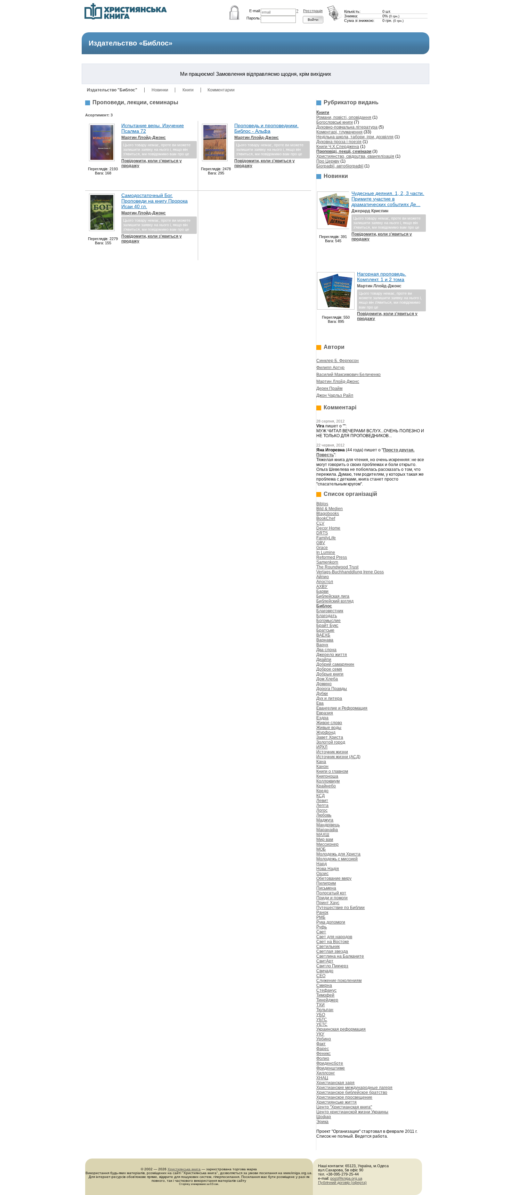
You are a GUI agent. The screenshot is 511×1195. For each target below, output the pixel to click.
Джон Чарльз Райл (334, 395)
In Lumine (325, 552)
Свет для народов (334, 936)
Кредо (322, 790)
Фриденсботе (329, 1063)
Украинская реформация (341, 1029)
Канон (322, 766)
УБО (320, 1014)
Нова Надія (327, 868)
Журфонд (325, 732)
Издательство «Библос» (130, 43)
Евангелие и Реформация (341, 708)
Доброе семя (329, 669)
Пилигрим (326, 883)
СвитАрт (324, 961)
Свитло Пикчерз (332, 966)
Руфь (321, 927)
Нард (321, 863)
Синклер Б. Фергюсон (337, 360)
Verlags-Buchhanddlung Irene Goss (350, 572)
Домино (324, 683)
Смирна (324, 985)
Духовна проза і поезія (339, 141)
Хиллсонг (325, 1073)
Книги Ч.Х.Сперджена (337, 146)
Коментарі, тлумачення (339, 132)
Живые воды (328, 727)
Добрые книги (329, 674)
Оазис (322, 873)
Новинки (160, 90)
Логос (321, 810)
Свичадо (324, 970)
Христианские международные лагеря (354, 1087)
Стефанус (326, 990)
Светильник (328, 946)
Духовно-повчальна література (347, 127)
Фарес (322, 1048)
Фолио (322, 1058)
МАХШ (322, 834)
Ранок (322, 912)
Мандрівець (328, 824)
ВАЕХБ (323, 635)
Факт (321, 1043)
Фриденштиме (330, 1068)
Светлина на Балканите (340, 956)
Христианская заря (335, 1082)
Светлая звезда (332, 951)
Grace (322, 547)
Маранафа (327, 829)
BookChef (325, 518)
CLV (320, 523)
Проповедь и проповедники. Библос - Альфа (266, 128)
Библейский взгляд (335, 601)
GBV (320, 542)
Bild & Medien (329, 508)
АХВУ (321, 586)
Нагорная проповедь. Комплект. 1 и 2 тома (381, 276)
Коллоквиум (328, 781)
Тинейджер (327, 1000)
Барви (322, 591)
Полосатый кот (331, 893)
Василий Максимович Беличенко (348, 374)
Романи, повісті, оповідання (343, 117)
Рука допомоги (330, 922)
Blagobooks (327, 513)
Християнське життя (336, 1102)
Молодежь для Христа (338, 854)
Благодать (326, 615)
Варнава (324, 640)
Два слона (326, 649)
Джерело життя (331, 654)
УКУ (320, 1034)
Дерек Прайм (329, 388)
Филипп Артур (330, 367)
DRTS (322, 533)
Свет (321, 932)
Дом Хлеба (327, 679)
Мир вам (324, 839)
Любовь (323, 815)
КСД (320, 795)
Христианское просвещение (344, 1097)
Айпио (322, 576)
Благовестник (329, 610)
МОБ (321, 849)
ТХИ (320, 1004)
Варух (322, 644)
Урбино (323, 1039)
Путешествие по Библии (340, 907)
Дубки (322, 693)
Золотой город (330, 742)
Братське (325, 630)
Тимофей (325, 995)
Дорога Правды (331, 688)
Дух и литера (329, 698)
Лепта (322, 805)
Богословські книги (334, 122)
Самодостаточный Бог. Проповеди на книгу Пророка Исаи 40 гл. (154, 201)
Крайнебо (326, 786)
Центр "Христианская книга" (344, 1107)
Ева (320, 703)
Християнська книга (184, 1169)
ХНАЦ (322, 1077)
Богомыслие (328, 620)
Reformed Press (331, 557)
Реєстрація (313, 11)
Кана (321, 761)
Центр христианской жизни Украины (352, 1112)
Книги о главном (332, 771)
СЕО (320, 975)
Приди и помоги (332, 897)
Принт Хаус (327, 902)
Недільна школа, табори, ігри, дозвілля (355, 136)
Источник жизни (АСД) (338, 756)
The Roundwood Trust (337, 567)
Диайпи (323, 659)
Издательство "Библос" (112, 90)
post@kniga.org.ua (346, 1178)
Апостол (324, 581)
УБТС (321, 1019)
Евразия (324, 713)
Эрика (322, 1121)
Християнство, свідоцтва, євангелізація (355, 156)
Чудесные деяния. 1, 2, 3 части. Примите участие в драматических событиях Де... (387, 198)
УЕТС (321, 1024)
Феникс (323, 1053)
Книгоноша (327, 776)
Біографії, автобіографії (339, 166)
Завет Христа (329, 737)
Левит (322, 800)
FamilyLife (326, 537)
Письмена (326, 888)
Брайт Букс (327, 625)
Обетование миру (333, 878)
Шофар (323, 1116)
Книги (188, 90)
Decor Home (328, 528)
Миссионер (327, 844)
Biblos (322, 503)
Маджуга (324, 820)
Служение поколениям (339, 980)
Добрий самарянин (335, 664)
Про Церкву (327, 161)
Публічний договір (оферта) (342, 1182)
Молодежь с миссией (337, 859)
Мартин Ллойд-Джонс (143, 137)
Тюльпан (324, 1009)
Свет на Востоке (332, 941)
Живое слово (329, 722)
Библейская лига (332, 596)
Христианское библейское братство (351, 1092)
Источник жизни (332, 752)
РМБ (320, 917)
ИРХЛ (321, 747)
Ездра (322, 717)
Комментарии (221, 90)
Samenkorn (327, 562)
